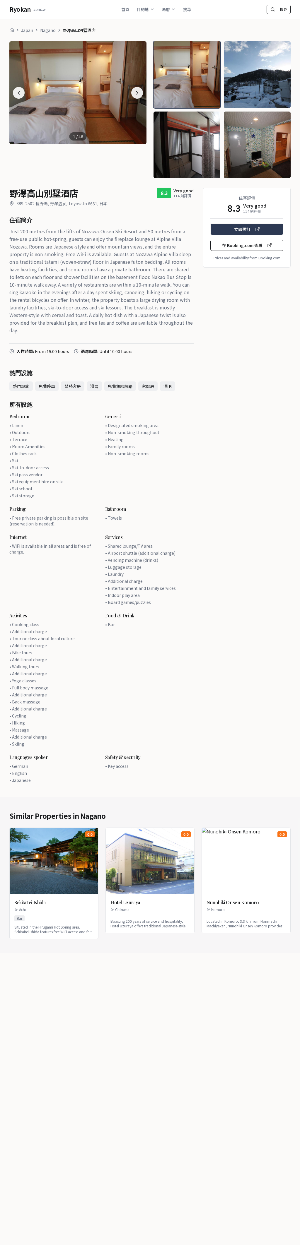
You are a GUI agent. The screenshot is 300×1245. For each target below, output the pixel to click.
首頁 (125, 9)
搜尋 (187, 9)
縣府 (166, 9)
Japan (27, 30)
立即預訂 (242, 229)
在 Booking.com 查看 (242, 245)
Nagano (48, 30)
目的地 (143, 9)
